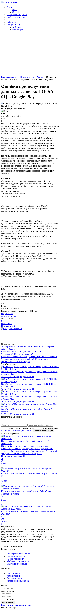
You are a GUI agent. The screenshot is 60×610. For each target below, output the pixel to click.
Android (10, 7)
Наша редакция (14, 573)
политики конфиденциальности (16, 430)
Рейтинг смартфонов (17, 14)
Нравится (6, 323)
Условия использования (18, 581)
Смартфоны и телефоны (18, 554)
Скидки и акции (14, 24)
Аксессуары (12, 19)
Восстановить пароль (24, 605)
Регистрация (7, 605)
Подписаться (9, 314)
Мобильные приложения (18, 561)
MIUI (14, 9)
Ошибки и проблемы (17, 564)
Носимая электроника (17, 556)
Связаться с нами (15, 578)
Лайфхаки (11, 22)
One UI (15, 12)
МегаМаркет (18, 29)
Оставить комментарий (43, 431)
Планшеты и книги (16, 559)
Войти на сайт (8, 602)
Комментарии (13, 576)
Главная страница (9, 77)
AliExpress (17, 27)
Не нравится (8, 326)
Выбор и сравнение (16, 17)
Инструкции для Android (32, 77)
